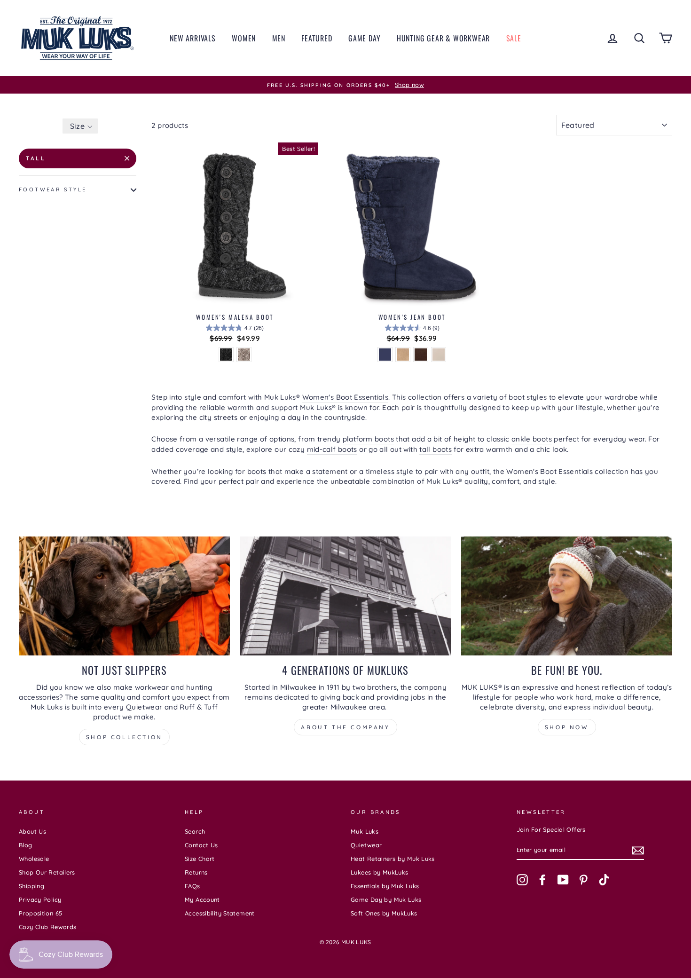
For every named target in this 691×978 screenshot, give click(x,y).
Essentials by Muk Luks (385, 886)
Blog (25, 845)
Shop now (567, 727)
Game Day (364, 38)
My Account (202, 899)
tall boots (435, 449)
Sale (513, 38)
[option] (345, 85)
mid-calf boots (332, 449)
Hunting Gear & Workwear (443, 38)
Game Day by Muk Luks (386, 899)
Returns (196, 872)
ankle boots (531, 438)
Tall (36, 158)
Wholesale (34, 858)
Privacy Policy (40, 899)
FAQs (192, 886)
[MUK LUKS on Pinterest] (583, 879)
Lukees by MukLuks (379, 872)
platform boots (368, 438)
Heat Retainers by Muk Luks (393, 858)
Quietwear (366, 845)
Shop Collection (124, 737)
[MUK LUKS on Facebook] (542, 879)
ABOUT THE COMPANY (345, 727)
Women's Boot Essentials (345, 397)
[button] (80, 126)
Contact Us (201, 845)
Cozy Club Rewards (47, 927)
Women (244, 38)
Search (195, 831)
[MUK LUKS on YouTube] (563, 879)
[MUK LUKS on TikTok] (604, 879)
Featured (316, 38)
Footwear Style (52, 189)
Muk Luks (364, 831)
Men (278, 38)
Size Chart (200, 858)
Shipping (31, 886)
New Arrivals (193, 38)
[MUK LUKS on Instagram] (522, 879)
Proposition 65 (40, 913)
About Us (32, 831)
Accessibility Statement (220, 913)
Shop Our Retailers (47, 872)
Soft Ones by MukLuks (384, 913)
